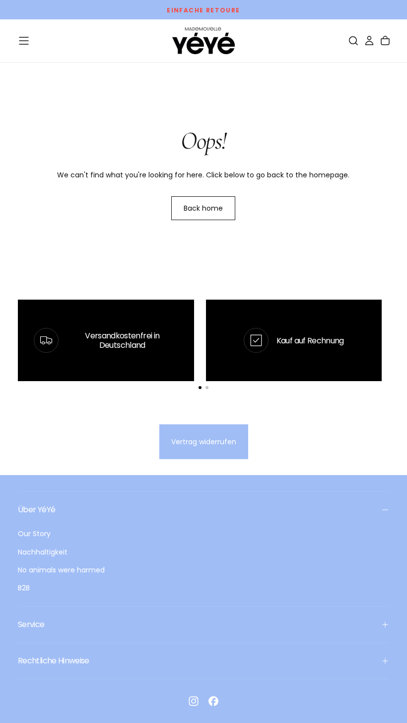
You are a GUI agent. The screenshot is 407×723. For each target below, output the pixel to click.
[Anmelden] (369, 41)
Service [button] (31, 624)
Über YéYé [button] (36, 509)
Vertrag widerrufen (203, 442)
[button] (24, 41)
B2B (24, 588)
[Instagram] (194, 701)
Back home (203, 208)
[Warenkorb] (385, 41)
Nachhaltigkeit (43, 552)
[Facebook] (213, 701)
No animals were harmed (61, 570)
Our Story (34, 534)
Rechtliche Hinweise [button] (53, 660)
